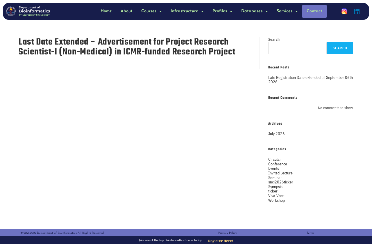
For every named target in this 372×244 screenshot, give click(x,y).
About (127, 11)
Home (106, 11)
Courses (148, 11)
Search (274, 39)
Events (273, 168)
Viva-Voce (276, 195)
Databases (251, 11)
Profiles (219, 11)
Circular (274, 159)
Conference (277, 164)
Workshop (276, 200)
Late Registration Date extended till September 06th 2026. (310, 80)
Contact (314, 11)
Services (284, 11)
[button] (151, 11)
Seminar (275, 177)
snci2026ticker (280, 182)
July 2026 (276, 133)
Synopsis (275, 186)
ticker (273, 191)
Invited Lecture (280, 173)
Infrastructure (184, 11)
